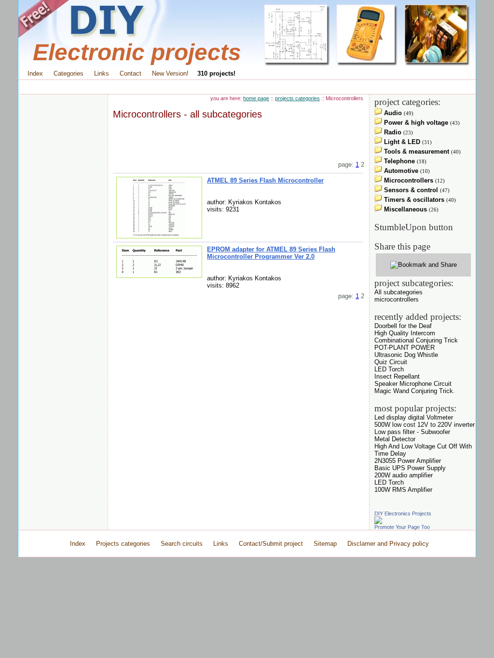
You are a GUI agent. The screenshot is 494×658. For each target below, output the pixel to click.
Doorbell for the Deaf (403, 325)
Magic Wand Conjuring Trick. (414, 391)
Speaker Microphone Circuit (413, 383)
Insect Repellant (397, 376)
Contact (130, 73)
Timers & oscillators (413, 199)
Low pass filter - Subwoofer (412, 431)
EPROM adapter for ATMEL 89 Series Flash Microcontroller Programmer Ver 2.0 (271, 253)
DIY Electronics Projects (402, 513)
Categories (68, 73)
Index (35, 73)
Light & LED (401, 141)
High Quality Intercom (404, 333)
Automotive (400, 170)
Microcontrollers (407, 180)
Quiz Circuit (390, 362)
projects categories (297, 98)
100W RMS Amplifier (403, 489)
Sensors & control (410, 190)
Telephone (398, 161)
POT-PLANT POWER (404, 347)
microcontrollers (396, 299)
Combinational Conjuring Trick (416, 340)
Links (101, 73)
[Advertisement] (247, 87)
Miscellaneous (404, 209)
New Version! (170, 73)
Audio (392, 113)
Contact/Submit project (272, 543)
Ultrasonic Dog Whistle (406, 354)
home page (256, 98)
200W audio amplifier (403, 475)
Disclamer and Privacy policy (388, 543)
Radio (391, 132)
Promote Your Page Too (402, 527)
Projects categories (123, 543)
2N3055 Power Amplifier (407, 460)
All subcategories (398, 292)
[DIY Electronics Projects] (378, 522)
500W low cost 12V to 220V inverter (424, 424)
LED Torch (389, 369)
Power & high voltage (415, 122)
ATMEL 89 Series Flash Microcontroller (265, 180)
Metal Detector (394, 439)
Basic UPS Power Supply (410, 468)
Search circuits (182, 543)
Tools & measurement (415, 151)
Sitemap (325, 543)
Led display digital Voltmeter (413, 417)
